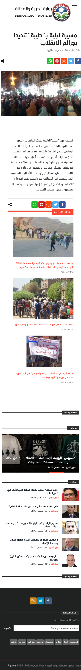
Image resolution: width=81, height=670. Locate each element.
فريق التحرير (70, 467)
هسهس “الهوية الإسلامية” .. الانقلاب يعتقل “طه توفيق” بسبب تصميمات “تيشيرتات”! (40, 460)
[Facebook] (48, 600)
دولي (40, 641)
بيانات (22, 641)
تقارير (58, 641)
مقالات (31, 641)
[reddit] (64, 61)
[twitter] (71, 61)
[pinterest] (57, 61)
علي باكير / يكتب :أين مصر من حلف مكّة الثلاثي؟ (33, 506)
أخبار (65, 641)
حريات (14, 641)
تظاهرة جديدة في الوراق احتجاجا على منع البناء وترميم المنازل (44, 324)
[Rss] (33, 600)
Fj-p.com (12, 665)
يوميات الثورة (53, 50)
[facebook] (78, 61)
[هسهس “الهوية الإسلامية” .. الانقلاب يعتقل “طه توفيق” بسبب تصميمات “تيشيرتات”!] (40, 453)
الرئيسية (74, 641)
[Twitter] (40, 600)
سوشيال (49, 641)
